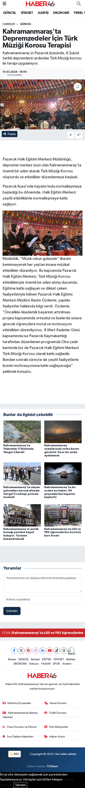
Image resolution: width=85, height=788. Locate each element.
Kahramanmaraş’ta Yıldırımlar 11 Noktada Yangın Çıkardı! (18, 449)
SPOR (56, 663)
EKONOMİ (61, 13)
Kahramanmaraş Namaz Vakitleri (20, 715)
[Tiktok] (57, 650)
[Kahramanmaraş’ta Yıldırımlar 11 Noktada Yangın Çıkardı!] (22, 431)
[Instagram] (35, 650)
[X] (21, 650)
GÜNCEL (9, 13)
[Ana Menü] (4, 4)
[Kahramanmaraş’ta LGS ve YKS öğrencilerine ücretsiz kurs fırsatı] (63, 515)
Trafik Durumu (57, 712)
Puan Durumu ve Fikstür (22, 726)
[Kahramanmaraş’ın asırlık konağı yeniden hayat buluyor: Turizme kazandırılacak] (22, 515)
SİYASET (27, 13)
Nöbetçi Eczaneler (19, 703)
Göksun (34, 663)
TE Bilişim (52, 766)
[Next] (71, 650)
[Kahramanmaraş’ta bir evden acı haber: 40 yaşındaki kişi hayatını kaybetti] (63, 473)
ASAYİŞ (43, 13)
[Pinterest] (28, 650)
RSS (16, 754)
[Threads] (64, 650)
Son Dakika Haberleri (20, 736)
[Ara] (78, 4)
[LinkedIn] (42, 650)
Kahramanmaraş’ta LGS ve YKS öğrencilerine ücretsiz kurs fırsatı (62, 532)
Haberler (9, 24)
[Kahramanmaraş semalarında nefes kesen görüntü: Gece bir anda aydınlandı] (63, 431)
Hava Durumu (58, 703)
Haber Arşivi (57, 736)
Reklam (70, 659)
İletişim (35, 659)
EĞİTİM (46, 659)
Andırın (66, 663)
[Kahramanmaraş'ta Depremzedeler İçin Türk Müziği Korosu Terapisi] (42, 104)
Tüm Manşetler (58, 726)
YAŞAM (46, 663)
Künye (12, 659)
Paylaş (12, 134)
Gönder (12, 611)
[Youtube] (49, 650)
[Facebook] (14, 650)
